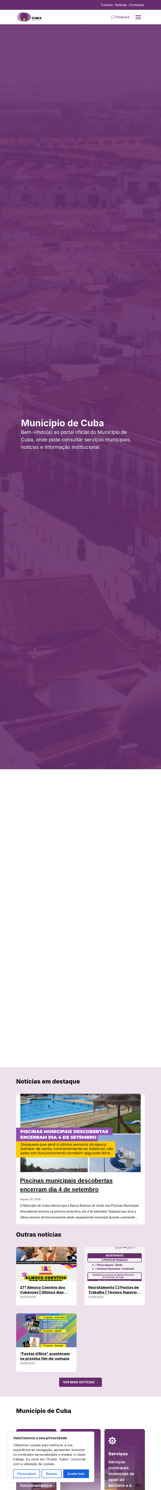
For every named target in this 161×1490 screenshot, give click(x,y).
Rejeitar (51, 1474)
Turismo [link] (107, 5)
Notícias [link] (121, 5)
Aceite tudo (76, 1474)
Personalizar (26, 1474)
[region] (51, 1457)
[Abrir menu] (138, 17)
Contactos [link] (136, 5)
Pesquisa (122, 17)
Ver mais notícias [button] (79, 1382)
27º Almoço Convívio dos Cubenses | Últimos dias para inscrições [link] (42, 1292)
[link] (29, 17)
